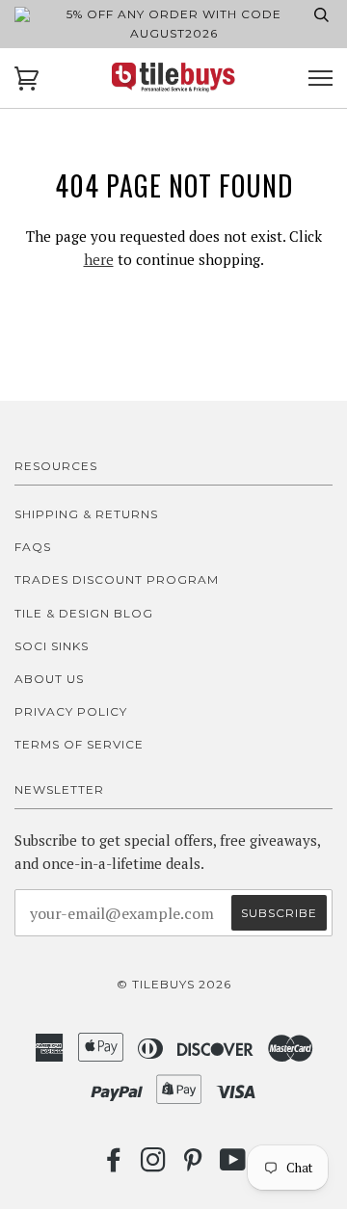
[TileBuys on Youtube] (233, 1165)
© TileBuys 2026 (174, 984)
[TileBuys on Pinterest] (193, 1165)
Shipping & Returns (86, 514)
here (99, 259)
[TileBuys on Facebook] (114, 1165)
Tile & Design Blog (83, 613)
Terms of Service (79, 744)
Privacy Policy (70, 711)
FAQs (32, 546)
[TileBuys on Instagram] (154, 1165)
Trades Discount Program (116, 579)
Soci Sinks (51, 646)
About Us (49, 678)
